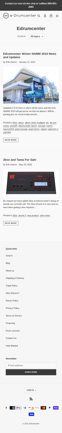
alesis (21, 122)
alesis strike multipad (35, 122)
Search (9, 255)
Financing (10, 323)
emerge (41, 126)
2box (15, 122)
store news (45, 215)
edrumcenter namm (27, 126)
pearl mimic (34, 129)
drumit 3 (22, 215)
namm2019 (8, 129)
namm (49, 126)
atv (47, 122)
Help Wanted (12, 345)
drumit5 (13, 126)
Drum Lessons (13, 330)
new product (33, 215)
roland (43, 129)
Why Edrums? (12, 293)
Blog (8, 263)
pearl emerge (21, 129)
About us (10, 270)
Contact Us (11, 338)
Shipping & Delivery (15, 278)
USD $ (30, 390)
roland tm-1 (53, 129)
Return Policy (12, 300)
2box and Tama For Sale (19, 159)
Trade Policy (11, 285)
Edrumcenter (34, 424)
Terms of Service (14, 315)
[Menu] (57, 16)
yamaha (7, 132)
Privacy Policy (12, 308)
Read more (11, 140)
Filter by (21, 36)
